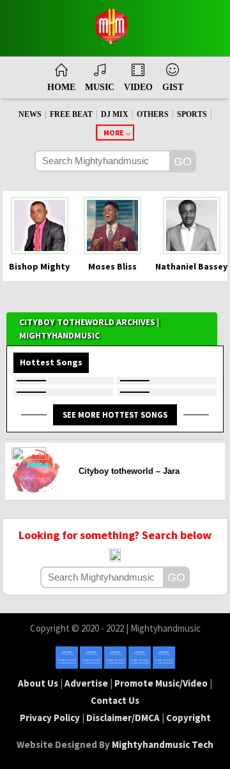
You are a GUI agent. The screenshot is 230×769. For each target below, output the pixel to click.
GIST (172, 87)
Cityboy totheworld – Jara (129, 471)
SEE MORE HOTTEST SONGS (115, 414)
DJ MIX (114, 114)
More (113, 132)
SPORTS (192, 114)
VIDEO (138, 87)
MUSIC (99, 87)
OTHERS (153, 114)
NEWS (30, 114)
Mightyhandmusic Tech (162, 744)
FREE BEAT (71, 114)
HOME (61, 87)
